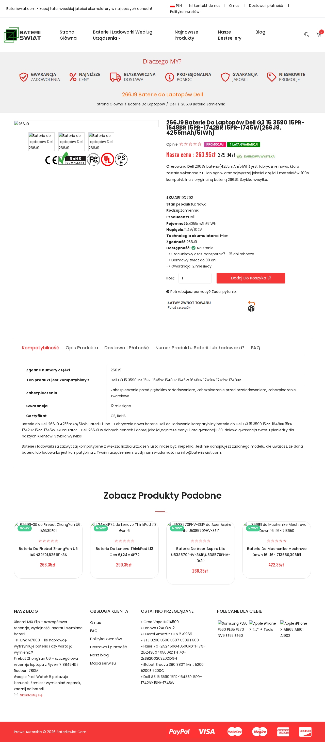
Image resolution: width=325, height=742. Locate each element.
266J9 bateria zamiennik (203, 104)
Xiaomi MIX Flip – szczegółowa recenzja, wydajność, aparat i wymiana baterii (48, 628)
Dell (173, 104)
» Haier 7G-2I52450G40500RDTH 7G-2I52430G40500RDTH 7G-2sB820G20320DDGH (173, 652)
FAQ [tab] (255, 347)
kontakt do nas (206, 5)
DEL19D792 (184, 197)
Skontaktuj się (31, 695)
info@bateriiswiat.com (201, 452)
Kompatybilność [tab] (40, 347)
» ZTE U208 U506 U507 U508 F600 (170, 640)
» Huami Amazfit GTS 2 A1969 (166, 634)
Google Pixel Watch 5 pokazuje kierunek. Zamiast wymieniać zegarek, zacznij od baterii (47, 682)
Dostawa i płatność (266, 5)
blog (260, 32)
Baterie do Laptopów (146, 104)
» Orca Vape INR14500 (160, 621)
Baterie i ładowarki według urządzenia (122, 35)
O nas (234, 5)
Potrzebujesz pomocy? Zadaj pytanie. (203, 291)
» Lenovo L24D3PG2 (158, 627)
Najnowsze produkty (186, 35)
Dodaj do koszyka (249, 278)
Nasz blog (99, 655)
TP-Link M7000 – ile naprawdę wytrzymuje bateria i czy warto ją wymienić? (43, 646)
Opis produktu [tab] (82, 347)
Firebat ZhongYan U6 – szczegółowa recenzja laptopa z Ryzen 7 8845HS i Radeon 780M (46, 664)
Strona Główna (68, 35)
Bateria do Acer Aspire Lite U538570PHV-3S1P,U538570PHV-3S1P (200, 554)
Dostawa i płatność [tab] (126, 347)
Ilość (170, 278)
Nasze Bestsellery (229, 35)
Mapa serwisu (103, 663)
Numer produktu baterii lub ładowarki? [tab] (200, 347)
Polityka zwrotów (184, 11)
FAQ (94, 630)
